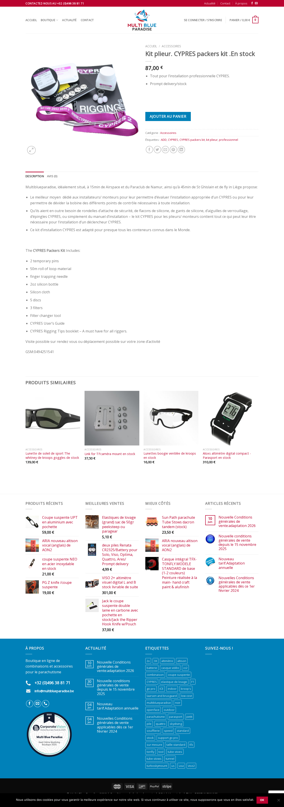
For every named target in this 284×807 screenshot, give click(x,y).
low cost (186, 696)
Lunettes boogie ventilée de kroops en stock (170, 455)
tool (161, 752)
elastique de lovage (174, 682)
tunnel (170, 759)
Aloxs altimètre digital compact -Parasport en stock (227, 455)
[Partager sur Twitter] (157, 149)
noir (177, 703)
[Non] (278, 801)
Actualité (209, 3)
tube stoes (175, 752)
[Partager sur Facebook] (149, 149)
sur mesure (154, 745)
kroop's (186, 689)
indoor (172, 689)
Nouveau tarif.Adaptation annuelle (232, 563)
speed (168, 731)
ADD (164, 140)
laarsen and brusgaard (162, 696)
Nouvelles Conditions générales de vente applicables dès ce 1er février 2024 (237, 584)
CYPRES (173, 140)
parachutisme (156, 717)
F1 (192, 682)
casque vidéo (170, 668)
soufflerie (153, 731)
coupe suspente (179, 675)
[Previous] (25, 441)
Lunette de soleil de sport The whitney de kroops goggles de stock (52, 455)
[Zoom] (31, 150)
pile (149, 724)
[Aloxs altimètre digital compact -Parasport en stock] (230, 418)
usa (181, 766)
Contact (225, 3)
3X (155, 661)
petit (189, 717)
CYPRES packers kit (192, 140)
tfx (191, 745)
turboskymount (157, 766)
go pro (151, 689)
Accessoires (171, 46)
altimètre (167, 661)
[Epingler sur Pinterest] (173, 149)
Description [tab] (35, 176)
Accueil (31, 20)
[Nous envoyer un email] (256, 3)
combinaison (155, 675)
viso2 (191, 766)
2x (148, 661)
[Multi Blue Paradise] (142, 20)
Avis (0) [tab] (52, 176)
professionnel (228, 140)
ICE (162, 689)
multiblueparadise (159, 703)
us (173, 766)
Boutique (48, 20)
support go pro (168, 738)
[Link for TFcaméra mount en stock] (112, 418)
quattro (161, 724)
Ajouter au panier (168, 116)
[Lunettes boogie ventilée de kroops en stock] (171, 418)
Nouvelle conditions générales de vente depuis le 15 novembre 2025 (237, 542)
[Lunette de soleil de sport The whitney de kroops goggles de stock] (53, 418)
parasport (175, 717)
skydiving (176, 724)
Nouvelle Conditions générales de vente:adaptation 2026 (237, 521)
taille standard (175, 745)
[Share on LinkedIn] (181, 149)
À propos (241, 3)
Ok (262, 800)
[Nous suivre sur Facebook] (252, 3)
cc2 (185, 668)
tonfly (150, 752)
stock (150, 738)
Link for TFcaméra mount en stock (110, 454)
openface (153, 710)
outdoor (169, 710)
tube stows (154, 759)
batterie (152, 668)
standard (183, 731)
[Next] (257, 441)
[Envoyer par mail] (165, 149)
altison (181, 661)
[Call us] (45, 703)
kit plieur (212, 140)
